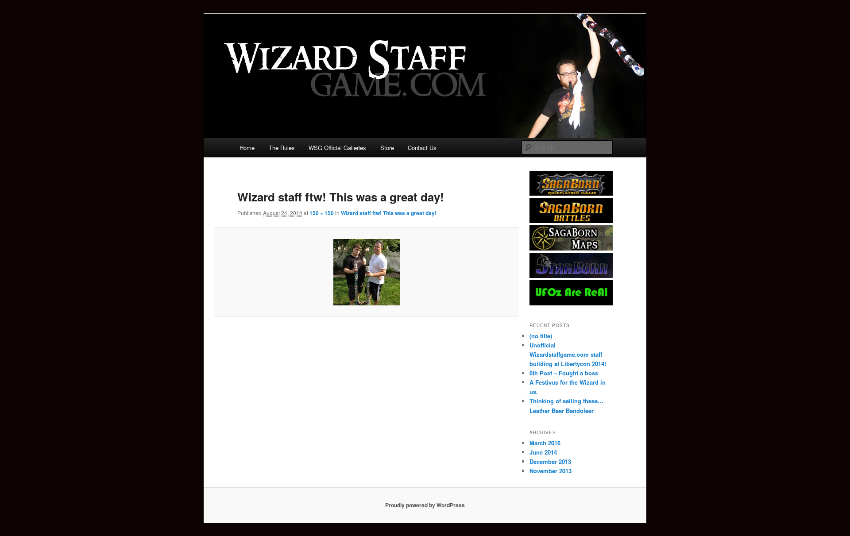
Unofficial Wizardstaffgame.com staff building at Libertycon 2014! (567, 354)
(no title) (540, 336)
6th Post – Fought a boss (563, 373)
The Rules (282, 147)
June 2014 (543, 452)
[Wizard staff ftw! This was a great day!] (366, 272)
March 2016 (544, 443)
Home (247, 147)
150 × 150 (321, 213)
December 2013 (550, 461)
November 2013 (550, 471)
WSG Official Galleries (337, 147)
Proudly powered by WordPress (425, 505)
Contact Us (422, 147)
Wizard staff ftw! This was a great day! (389, 213)
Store (387, 147)
